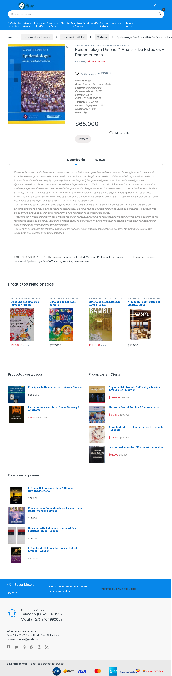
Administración (90, 23)
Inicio (10, 37)
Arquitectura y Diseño (98, 298)
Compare (106, 72)
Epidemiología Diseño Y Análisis (44, 261)
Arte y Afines (154, 298)
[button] (67, 48)
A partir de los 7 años (20, 298)
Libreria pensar (18, 663)
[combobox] (81, 14)
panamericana (81, 261)
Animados (35, 298)
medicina (67, 261)
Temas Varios (129, 24)
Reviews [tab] (99, 159)
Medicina (65, 23)
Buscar (159, 14)
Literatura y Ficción (39, 24)
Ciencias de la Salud (52, 24)
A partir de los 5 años (59, 298)
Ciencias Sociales (103, 24)
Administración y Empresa (78, 24)
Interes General (27, 24)
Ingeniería (116, 23)
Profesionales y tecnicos (14, 24)
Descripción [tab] (76, 159)
